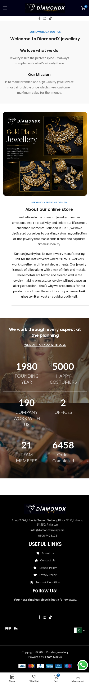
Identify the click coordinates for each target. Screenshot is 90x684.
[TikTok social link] (50, 18)
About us (48, 553)
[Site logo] (45, 7)
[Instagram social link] (45, 18)
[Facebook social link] (39, 18)
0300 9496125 (47, 535)
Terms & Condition (47, 582)
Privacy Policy (48, 574)
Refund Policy (48, 567)
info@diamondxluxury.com (47, 530)
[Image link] (45, 508)
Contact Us (47, 560)
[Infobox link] (39, 57)
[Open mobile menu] (5, 8)
